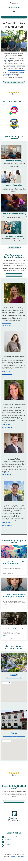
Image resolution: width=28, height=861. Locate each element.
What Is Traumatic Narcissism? (13, 629)
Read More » (5, 570)
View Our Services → (7, 325)
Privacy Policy (14, 856)
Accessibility (14, 857)
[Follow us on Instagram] (12, 7)
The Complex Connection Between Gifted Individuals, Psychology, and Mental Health (14, 596)
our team (18, 793)
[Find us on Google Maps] (16, 7)
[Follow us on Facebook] (9, 7)
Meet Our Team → (6, 323)
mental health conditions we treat (16, 70)
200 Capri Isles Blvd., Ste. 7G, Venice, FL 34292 (14, 736)
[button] (14, 11)
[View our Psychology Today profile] (19, 7)
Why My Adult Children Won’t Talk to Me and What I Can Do (13, 562)
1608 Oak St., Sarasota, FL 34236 (14, 678)
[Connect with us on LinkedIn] (14, 7)
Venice (14, 733)
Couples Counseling (14, 185)
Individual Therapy (14, 161)
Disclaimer (21, 856)
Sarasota (19, 58)
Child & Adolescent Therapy (14, 213)
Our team (20, 57)
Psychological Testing (14, 236)
